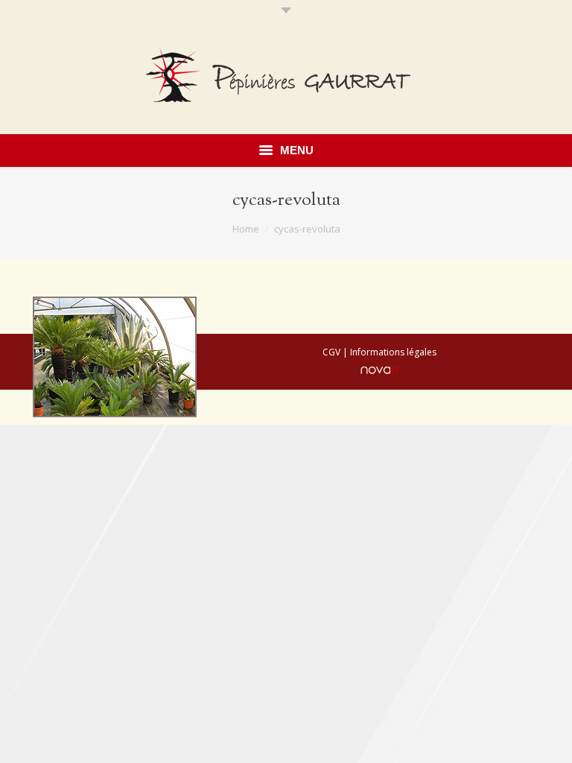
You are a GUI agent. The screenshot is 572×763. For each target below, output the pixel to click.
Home (245, 228)
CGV (331, 352)
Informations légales (393, 352)
